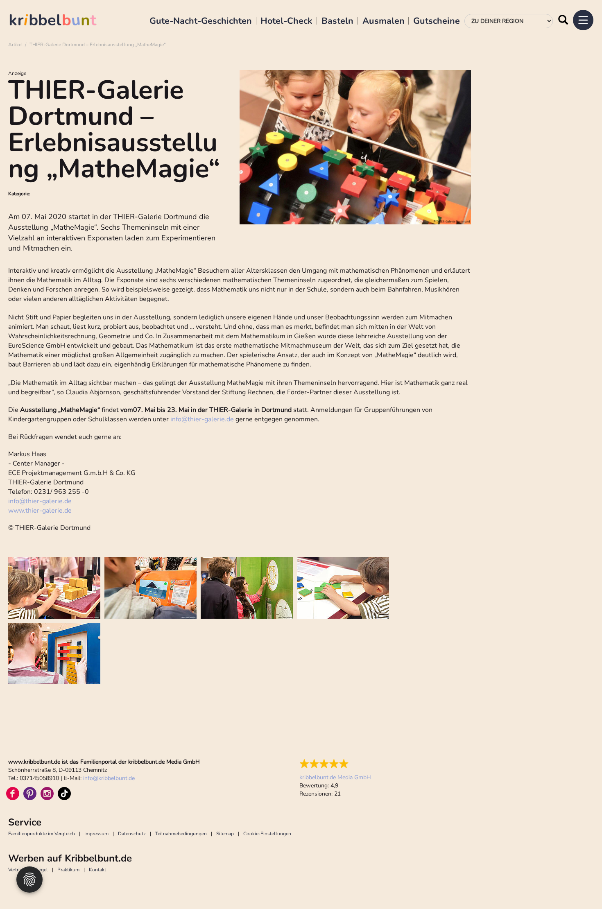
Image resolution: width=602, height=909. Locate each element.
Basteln (337, 21)
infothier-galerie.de (202, 419)
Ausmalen (383, 21)
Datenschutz (132, 833)
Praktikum (68, 869)
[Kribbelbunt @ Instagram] (47, 793)
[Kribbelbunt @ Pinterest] (29, 793)
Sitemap (225, 833)
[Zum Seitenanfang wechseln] (577, 884)
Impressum (96, 833)
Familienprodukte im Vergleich (41, 833)
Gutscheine (436, 21)
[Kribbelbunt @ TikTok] (64, 793)
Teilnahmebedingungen (181, 833)
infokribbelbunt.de (109, 778)
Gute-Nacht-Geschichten (200, 21)
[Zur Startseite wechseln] (61, 21)
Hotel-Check (286, 21)
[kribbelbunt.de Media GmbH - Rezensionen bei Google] (335, 763)
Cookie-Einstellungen (267, 833)
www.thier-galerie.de (40, 510)
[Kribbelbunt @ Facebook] (12, 793)
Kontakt (97, 869)
